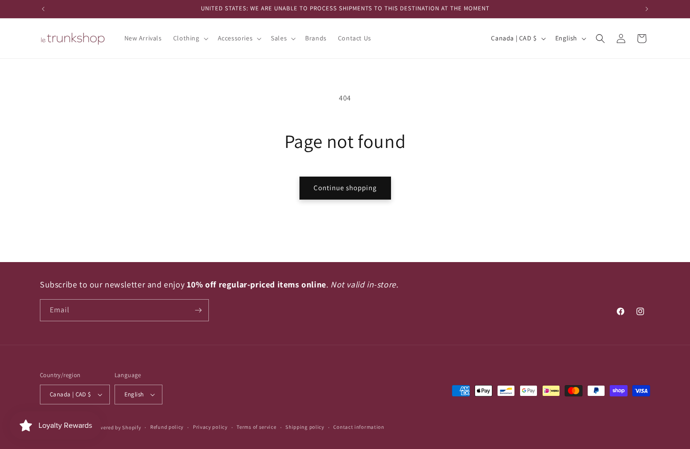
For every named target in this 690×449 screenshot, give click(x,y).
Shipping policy (304, 427)
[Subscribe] (198, 310)
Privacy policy (210, 427)
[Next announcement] (646, 9)
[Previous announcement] (43, 9)
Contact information (358, 427)
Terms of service (256, 427)
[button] (190, 38)
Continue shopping (345, 187)
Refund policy (167, 427)
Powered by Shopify (117, 427)
